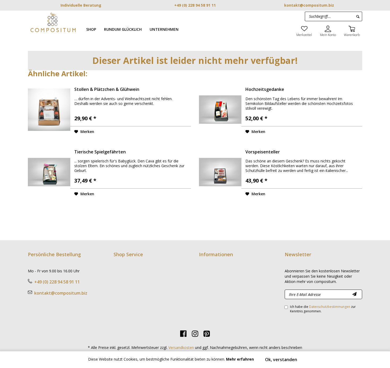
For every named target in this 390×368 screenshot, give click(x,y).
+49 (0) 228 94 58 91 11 (195, 5)
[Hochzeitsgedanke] (220, 109)
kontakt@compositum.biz (309, 5)
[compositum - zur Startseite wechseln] (53, 22)
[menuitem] (91, 29)
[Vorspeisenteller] (220, 172)
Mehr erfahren (240, 359)
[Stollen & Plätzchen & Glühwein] (49, 109)
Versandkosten (181, 347)
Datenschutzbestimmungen (329, 306)
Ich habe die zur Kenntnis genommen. (323, 308)
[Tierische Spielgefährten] (49, 172)
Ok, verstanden (281, 359)
